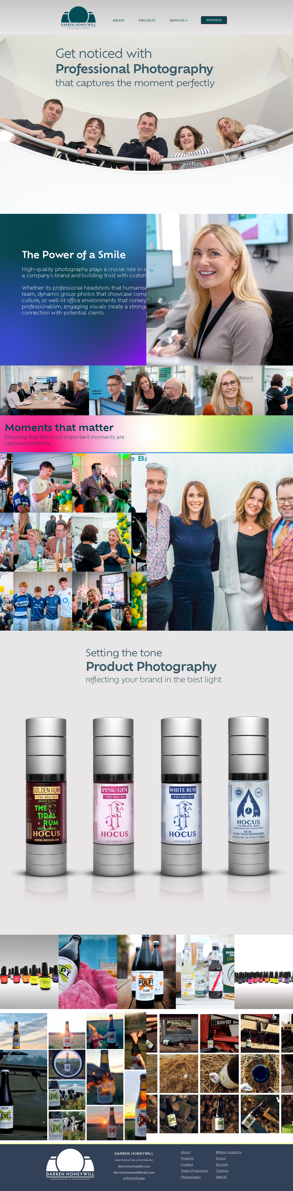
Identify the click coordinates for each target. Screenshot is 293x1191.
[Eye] (78, 17)
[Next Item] (286, 390)
